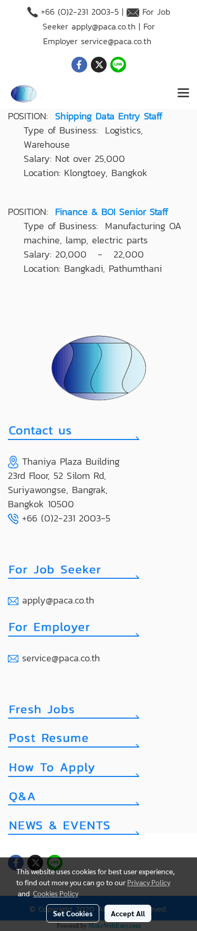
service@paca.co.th (116, 41)
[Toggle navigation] (183, 93)
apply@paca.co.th (103, 26)
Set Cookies (72, 913)
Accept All (128, 913)
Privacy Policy (148, 882)
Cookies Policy (55, 893)
